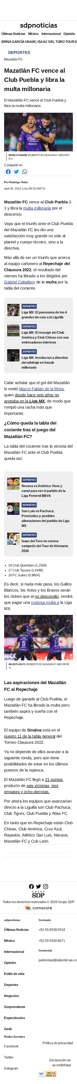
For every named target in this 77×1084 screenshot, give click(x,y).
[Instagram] (45, 886)
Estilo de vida (14, 974)
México (33, 34)
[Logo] (38, 26)
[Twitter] (16, 171)
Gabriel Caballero (19, 282)
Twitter (9, 1057)
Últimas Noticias (13, 34)
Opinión (69, 34)
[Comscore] (38, 908)
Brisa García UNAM (18, 41)
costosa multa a (45, 602)
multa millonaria (37, 208)
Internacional (51, 34)
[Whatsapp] (25, 171)
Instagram (11, 1068)
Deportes (11, 985)
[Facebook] (8, 171)
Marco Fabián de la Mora (41, 389)
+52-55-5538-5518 (52, 929)
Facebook (11, 1046)
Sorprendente (14, 1007)
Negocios (11, 996)
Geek (8, 1029)
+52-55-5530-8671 (52, 940)
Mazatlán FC (13, 59)
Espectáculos (14, 1018)
